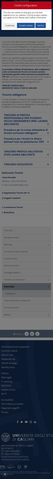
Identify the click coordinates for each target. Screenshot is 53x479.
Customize (9, 25)
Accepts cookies (26, 25)
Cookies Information (37, 17)
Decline (40, 25)
